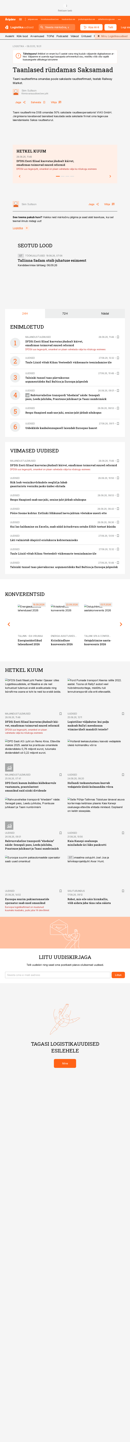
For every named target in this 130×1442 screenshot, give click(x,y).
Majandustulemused (38, 337)
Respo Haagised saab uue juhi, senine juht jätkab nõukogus (63, 412)
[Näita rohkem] (119, 19)
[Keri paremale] (110, 176)
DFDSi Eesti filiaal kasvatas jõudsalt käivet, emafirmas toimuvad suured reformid (63, 465)
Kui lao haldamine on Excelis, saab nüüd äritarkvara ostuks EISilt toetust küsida (63, 526)
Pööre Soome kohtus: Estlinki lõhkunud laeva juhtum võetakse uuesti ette (58, 513)
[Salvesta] (118, 337)
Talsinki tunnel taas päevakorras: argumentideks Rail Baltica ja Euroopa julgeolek (64, 567)
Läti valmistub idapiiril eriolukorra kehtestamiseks (44, 540)
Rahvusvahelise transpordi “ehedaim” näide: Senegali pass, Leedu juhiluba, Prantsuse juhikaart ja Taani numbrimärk (32, 844)
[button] (57, 975)
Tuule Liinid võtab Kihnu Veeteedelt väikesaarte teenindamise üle (68, 362)
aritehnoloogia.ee (106, 19)
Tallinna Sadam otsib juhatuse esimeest (52, 260)
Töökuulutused (35, 255)
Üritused (86, 36)
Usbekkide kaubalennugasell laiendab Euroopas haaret (61, 428)
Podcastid (62, 36)
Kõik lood (22, 36)
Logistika (18, 228)
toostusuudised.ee (50, 19)
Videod (75, 36)
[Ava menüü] (20, 19)
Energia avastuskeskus (65, 636)
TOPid (50, 36)
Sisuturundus (76, 891)
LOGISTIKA (18, 46)
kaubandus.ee (68, 19)
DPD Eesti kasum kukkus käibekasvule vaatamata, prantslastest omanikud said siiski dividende (30, 786)
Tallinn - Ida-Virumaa (30, 636)
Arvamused (37, 36)
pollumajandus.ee (86, 19)
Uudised (30, 358)
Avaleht (9, 36)
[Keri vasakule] (19, 176)
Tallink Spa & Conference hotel (103, 636)
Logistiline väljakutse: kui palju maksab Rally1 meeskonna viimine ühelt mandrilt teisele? (88, 725)
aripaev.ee (33, 19)
